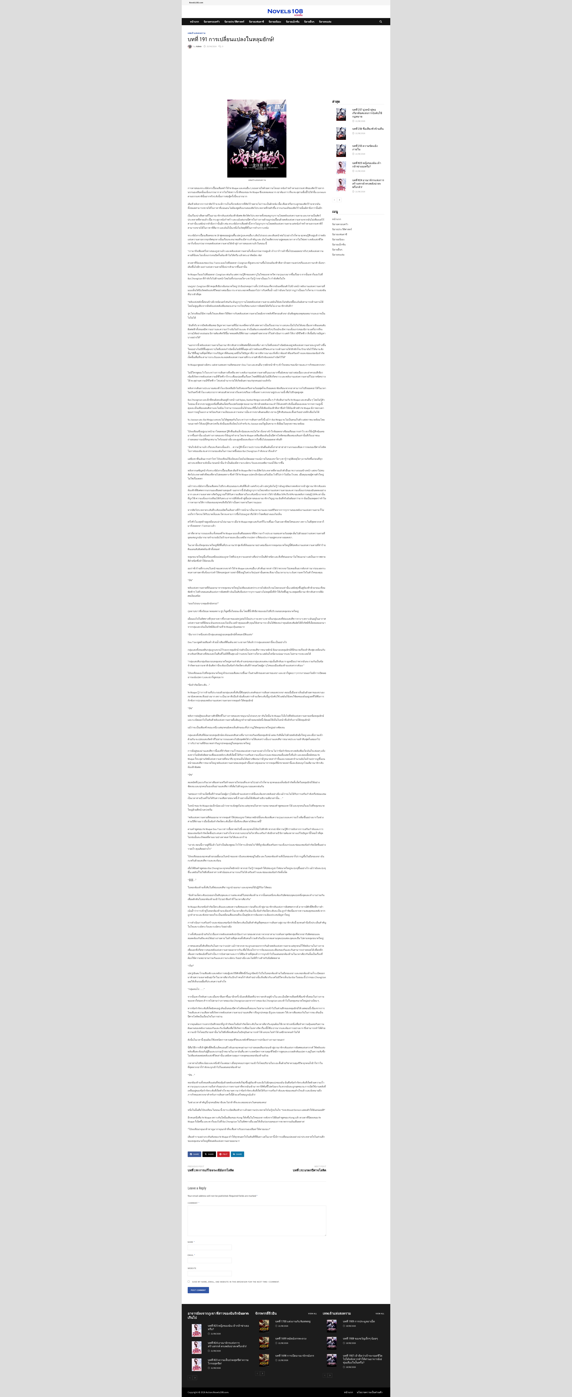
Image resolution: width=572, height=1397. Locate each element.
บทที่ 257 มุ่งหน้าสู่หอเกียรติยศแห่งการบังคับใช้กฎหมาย (367, 113)
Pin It (225, 1154)
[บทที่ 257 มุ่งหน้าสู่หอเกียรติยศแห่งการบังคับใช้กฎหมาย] (341, 109)
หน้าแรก (194, 21)
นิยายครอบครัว (212, 21)
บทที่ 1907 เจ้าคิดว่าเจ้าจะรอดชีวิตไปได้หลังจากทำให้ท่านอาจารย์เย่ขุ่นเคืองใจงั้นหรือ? (362, 1359)
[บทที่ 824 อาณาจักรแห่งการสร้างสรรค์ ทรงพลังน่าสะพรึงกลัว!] (341, 180)
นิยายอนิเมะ (275, 21)
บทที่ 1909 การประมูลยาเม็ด (359, 1321)
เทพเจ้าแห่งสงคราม (196, 33)
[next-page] (339, 200)
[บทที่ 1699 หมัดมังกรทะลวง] (264, 1338)
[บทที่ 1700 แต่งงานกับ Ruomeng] (264, 1321)
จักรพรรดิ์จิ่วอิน (266, 1313)
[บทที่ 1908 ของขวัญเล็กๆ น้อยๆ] (332, 1338)
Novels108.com (196, 2)
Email (191, 1255)
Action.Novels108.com (217, 1392)
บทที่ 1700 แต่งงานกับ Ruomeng (292, 1321)
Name (191, 1242)
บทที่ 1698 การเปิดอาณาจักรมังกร (294, 1355)
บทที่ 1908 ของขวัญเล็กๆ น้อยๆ (360, 1338)
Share (196, 1154)
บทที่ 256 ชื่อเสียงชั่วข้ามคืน (368, 128)
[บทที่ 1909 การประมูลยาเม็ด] (332, 1321)
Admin (199, 46)
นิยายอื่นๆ (309, 21)
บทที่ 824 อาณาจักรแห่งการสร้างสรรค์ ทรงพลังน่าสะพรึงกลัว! (368, 184)
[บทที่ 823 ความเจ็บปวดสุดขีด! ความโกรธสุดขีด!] (197, 1360)
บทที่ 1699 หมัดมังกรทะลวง (290, 1338)
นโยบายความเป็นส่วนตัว (369, 1392)
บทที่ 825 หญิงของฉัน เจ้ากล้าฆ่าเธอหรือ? (366, 164)
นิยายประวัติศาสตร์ (234, 21)
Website (192, 1268)
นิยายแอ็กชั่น (292, 21)
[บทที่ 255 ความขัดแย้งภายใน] (341, 146)
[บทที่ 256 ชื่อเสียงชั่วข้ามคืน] (341, 128)
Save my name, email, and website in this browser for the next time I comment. (236, 1281)
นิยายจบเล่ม (325, 21)
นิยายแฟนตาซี (256, 21)
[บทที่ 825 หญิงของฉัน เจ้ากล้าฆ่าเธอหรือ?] (341, 163)
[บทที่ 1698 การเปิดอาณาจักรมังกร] (264, 1355)
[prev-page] (334, 200)
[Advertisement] (286, 74)
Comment (193, 1203)
